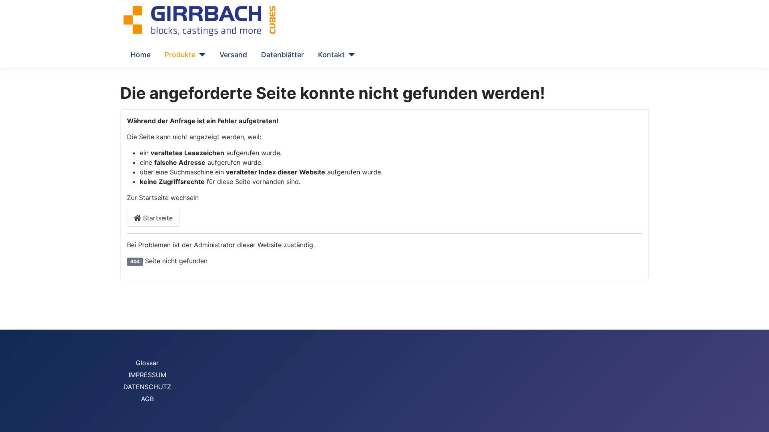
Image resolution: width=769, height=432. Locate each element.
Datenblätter (282, 54)
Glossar (147, 363)
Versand (233, 54)
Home (141, 54)
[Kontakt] (350, 55)
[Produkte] (200, 55)
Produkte (180, 54)
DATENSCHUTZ (147, 387)
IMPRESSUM (147, 375)
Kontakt (331, 54)
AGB (147, 399)
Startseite (157, 218)
